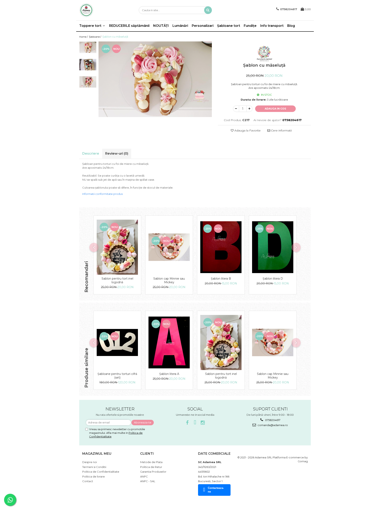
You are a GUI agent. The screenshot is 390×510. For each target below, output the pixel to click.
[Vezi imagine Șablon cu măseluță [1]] (87, 64)
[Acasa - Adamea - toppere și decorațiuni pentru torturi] (99, 10)
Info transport (272, 26)
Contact (87, 481)
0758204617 (272, 420)
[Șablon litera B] (221, 247)
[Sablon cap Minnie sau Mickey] (169, 247)
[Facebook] (187, 422)
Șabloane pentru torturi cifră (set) (117, 375)
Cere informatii (281, 130)
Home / (83, 36)
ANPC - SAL (147, 481)
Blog (291, 26)
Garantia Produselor (153, 471)
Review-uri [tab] (116, 153)
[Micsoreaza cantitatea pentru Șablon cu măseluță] (236, 108)
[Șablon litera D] (272, 247)
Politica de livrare (93, 476)
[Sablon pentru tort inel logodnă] (117, 247)
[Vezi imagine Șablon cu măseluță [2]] (87, 81)
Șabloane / (95, 36)
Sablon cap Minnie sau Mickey (169, 280)
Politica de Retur (151, 467)
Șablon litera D (273, 278)
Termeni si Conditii (94, 467)
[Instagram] (202, 422)
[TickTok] (195, 422)
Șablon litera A (169, 374)
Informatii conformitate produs (102, 193)
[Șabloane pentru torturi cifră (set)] (117, 342)
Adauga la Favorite (247, 130)
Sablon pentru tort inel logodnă (117, 280)
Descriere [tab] (90, 153)
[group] (155, 79)
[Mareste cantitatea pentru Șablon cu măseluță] (249, 108)
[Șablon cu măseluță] (155, 79)
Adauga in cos (275, 108)
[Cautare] (208, 10)
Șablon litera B (221, 278)
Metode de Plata (151, 462)
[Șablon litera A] (169, 342)
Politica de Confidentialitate (100, 471)
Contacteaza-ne (216, 489)
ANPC (144, 476)
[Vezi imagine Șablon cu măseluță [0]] (87, 47)
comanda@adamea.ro (272, 425)
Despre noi (89, 462)
